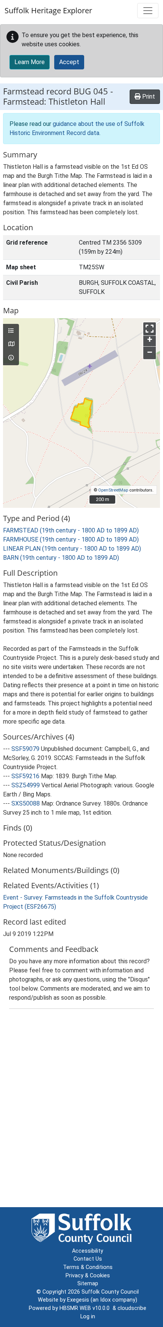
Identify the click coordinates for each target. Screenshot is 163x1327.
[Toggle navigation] (147, 10)
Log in (87, 1316)
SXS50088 (25, 803)
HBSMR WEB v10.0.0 (86, 1308)
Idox (105, 1300)
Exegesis (78, 1300)
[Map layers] (11, 331)
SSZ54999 (25, 785)
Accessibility (87, 1251)
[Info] (11, 358)
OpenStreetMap (113, 490)
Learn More (29, 62)
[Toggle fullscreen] (149, 328)
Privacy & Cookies (88, 1275)
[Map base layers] (11, 344)
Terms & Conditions (88, 1267)
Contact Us (88, 1259)
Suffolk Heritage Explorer (48, 10)
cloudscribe (132, 1308)
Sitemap (87, 1283)
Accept (69, 62)
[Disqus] (81, 1110)
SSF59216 (25, 776)
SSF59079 (25, 748)
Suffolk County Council (110, 1292)
